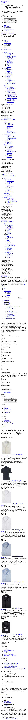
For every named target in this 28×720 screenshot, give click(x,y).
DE (1, 2)
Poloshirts (9, 189)
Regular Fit (9, 73)
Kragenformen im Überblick (10, 666)
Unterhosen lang (10, 244)
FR (3, 2)
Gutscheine (6, 653)
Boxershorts (9, 242)
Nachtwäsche (7, 252)
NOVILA (9, 229)
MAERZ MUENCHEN (10, 128)
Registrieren (4, 33)
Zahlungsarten (10, 311)
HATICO (9, 67)
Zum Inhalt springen (5, 1)
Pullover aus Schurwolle (9, 156)
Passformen (6, 68)
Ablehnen (3, 718)
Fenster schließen (5, 4)
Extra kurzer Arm (11, 80)
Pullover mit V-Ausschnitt (10, 148)
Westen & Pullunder (11, 138)
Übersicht (9, 307)
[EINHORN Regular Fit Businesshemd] (6, 454)
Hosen (8, 257)
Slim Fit (8, 71)
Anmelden (11, 33)
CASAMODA (10, 58)
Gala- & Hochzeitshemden (11, 92)
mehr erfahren (7, 118)
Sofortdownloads (11, 315)
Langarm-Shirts (10, 191)
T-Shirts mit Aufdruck (12, 201)
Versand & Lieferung (9, 654)
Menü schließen (7, 291)
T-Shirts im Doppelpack (9, 203)
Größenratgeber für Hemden (10, 664)
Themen (5, 85)
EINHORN (9, 61)
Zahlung (6, 651)
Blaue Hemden (10, 102)
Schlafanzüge (10, 253)
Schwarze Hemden (11, 100)
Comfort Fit (9, 75)
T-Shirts (8, 190)
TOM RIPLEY (10, 131)
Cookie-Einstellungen (9, 29)
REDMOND (10, 63)
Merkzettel (9, 316)
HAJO (8, 130)
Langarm (9, 77)
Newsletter (6, 660)
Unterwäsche (7, 412)
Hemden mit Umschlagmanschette (12, 96)
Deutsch (8, 292)
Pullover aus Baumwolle (9, 153)
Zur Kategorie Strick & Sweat (8, 119)
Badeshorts (9, 248)
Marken (5, 52)
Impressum (6, 30)
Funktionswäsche (11, 245)
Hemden (6, 408)
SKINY (8, 232)
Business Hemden (11, 88)
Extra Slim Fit (10, 69)
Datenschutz (6, 26)
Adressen (9, 310)
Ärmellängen (7, 76)
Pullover (9, 135)
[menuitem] (15, 25)
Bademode (6, 246)
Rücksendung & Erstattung (10, 655)
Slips (8, 240)
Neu (5, 407)
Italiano (8, 295)
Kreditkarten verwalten (12, 312)
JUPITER (9, 65)
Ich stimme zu (9, 718)
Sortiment (6, 234)
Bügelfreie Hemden (11, 94)
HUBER (9, 233)
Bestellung (6, 648)
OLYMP (9, 54)
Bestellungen (10, 314)
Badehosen (9, 249)
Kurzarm (9, 79)
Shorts (8, 241)
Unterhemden (10, 237)
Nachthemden (10, 254)
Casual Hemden (10, 90)
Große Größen (10, 87)
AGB (5, 25)
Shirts (8, 236)
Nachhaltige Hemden (12, 98)
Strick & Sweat (7, 134)
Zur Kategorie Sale (5, 276)
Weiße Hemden (10, 99)
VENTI (8, 60)
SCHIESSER (10, 225)
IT (4, 2)
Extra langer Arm (11, 81)
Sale (5, 413)
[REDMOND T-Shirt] (6, 480)
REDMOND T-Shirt (17, 480)
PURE (8, 64)
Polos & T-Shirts (7, 187)
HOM (8, 230)
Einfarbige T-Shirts (11, 199)
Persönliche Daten (11, 308)
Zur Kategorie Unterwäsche (7, 221)
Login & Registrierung (9, 650)
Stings (8, 238)
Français (9, 293)
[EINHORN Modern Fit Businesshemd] (6, 503)
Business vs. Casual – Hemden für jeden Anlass (15, 668)
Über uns (6, 662)
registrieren (16, 306)
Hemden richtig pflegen (9, 667)
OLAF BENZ (10, 226)
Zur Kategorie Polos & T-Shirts (8, 175)
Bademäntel (9, 250)
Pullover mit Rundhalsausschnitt (11, 151)
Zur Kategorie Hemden (6, 49)
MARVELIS (10, 57)
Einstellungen (15, 718)
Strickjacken (9, 139)
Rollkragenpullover (11, 136)
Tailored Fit (9, 72)
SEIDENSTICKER (11, 56)
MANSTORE (10, 228)
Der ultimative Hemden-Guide (11, 663)
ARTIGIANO (10, 53)
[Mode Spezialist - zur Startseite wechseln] (14, 8)
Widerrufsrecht (7, 27)
